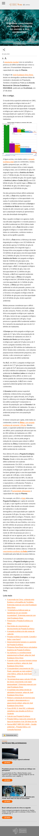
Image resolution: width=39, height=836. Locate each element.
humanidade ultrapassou (21, 491)
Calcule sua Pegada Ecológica (18, 716)
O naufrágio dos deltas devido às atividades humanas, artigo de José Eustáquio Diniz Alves (20, 692)
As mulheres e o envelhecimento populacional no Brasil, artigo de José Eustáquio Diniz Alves (21, 655)
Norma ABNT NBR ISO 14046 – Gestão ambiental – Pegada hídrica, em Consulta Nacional (22, 726)
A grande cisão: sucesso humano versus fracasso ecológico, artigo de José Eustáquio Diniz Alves (22, 663)
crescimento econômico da (15, 551)
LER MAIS (7, 762)
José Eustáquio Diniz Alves (23, 75)
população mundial (11, 62)
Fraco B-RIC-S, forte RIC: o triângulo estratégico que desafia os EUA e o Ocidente (20, 710)
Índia (23, 498)
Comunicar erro (10, 735)
